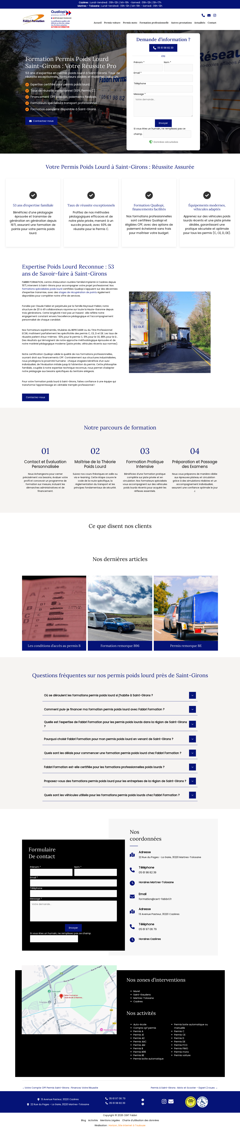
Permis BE (138, 1055)
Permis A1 (138, 1034)
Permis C (179, 1031)
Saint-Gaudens (142, 994)
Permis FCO (180, 1045)
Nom (167, 62)
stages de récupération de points (78, 292)
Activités (93, 1120)
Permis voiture (182, 1055)
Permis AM (139, 1045)
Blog (83, 1120)
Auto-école (139, 1024)
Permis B (138, 1048)
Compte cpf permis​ (144, 1028)
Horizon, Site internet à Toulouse (127, 1125)
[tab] (120, 695)
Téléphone (140, 83)
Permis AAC (139, 1041)
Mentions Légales (110, 1120)
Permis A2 (138, 1038)
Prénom (139, 62)
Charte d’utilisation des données (140, 1120)
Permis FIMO (181, 1048)
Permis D (179, 1038)
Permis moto (181, 1051)
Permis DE (179, 1041)
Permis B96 (139, 1051)
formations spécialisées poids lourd (42, 289)
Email (138, 73)
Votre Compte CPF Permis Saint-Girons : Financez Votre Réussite (60, 1087)
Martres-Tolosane (143, 998)
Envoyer (163, 123)
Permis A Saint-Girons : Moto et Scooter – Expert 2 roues (184, 1087)
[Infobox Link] (165, 856)
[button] (203, 15)
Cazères (138, 1001)
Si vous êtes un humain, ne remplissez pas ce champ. (60, 933)
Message (140, 94)
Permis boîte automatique (148, 1058)
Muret (136, 991)
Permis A (138, 1031)
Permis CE (179, 1034)
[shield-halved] (150, 141)
